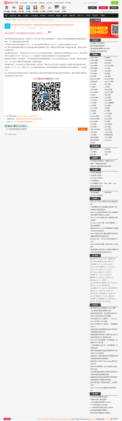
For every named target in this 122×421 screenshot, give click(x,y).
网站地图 (45, 419)
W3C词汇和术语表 (96, 172)
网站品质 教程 (95, 140)
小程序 (88, 15)
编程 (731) (111, 261)
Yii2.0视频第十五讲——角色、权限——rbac (103, 183)
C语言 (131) (102, 269)
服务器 (65, 15)
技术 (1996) (93, 261)
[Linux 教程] (42, 9)
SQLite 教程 (94, 89)
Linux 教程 (94, 71)
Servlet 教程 (94, 108)
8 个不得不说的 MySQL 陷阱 (99, 405)
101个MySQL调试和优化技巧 (99, 397)
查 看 (82, 129)
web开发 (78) (109, 277)
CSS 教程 (107, 68)
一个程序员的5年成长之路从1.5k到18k (102, 407)
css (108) (108, 269)
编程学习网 (8, 19)
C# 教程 (93, 95)
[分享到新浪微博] (11, 126)
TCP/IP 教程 (108, 137)
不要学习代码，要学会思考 (99, 399)
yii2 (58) (98, 285)
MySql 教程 (94, 63)
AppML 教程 (94, 57)
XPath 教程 (94, 132)
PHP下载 (93, 154)
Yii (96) (101, 274)
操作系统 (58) (106, 285)
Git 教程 (93, 87)
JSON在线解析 (95, 192)
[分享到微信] (17, 126)
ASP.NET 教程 (109, 92)
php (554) (103, 264)
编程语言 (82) (94, 277)
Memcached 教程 (95, 79)
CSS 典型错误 (95, 180)
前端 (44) (111, 296)
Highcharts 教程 (95, 118)
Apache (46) (112, 293)
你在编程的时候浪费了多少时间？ (101, 48)
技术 (6, 134)
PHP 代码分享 (23, 3)
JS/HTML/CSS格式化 (97, 195)
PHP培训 (107, 301)
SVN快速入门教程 (96, 175)
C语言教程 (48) (103, 293)
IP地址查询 (108, 192)
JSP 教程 (107, 108)
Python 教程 (108, 60)
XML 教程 (108, 76)
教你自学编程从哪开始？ (98, 46)
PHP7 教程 (68, 3)
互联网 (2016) (112, 259)
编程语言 (72, 15)
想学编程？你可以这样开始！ (99, 51)
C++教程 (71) (104, 280)
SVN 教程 (93, 103)
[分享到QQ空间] (9, 126)
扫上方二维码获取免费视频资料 (22, 122)
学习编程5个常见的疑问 (98, 43)
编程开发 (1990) (102, 261)
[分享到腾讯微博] (14, 126)
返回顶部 (7, 419)
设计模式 (107, 73)
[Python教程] (7, 9)
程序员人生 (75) (94, 280)
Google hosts (108, 140)
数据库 (58, 15)
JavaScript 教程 (109, 65)
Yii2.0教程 (94, 152)
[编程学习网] (11, 3)
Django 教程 (108, 118)
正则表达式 (42, 3)
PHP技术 (43, 15)
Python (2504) (103, 259)
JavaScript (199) (94, 266)
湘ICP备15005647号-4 (63, 419)
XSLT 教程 (108, 129)
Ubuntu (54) (103, 288)
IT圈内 (102, 15)
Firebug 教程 (94, 92)
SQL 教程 (93, 76)
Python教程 (34, 15)
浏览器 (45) (98, 296)
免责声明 (39, 419)
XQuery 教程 (108, 132)
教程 (19, 15)
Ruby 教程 (108, 95)
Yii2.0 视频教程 (109, 103)
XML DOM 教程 (95, 129)
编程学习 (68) (106, 282)
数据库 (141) (103, 266)
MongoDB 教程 (33, 3)
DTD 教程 (108, 126)
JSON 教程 (108, 71)
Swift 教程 (94, 126)
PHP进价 (107, 149)
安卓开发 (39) (100, 301)
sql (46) (92, 296)
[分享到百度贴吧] (20, 126)
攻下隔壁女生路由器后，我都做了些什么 (103, 161)
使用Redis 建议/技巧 (96, 186)
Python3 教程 (108, 89)
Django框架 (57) (94, 288)
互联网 (10, 134)
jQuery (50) (102, 290)
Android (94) (107, 274)
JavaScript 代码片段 (59, 3)
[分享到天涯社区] (26, 126)
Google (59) (114, 282)
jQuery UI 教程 (109, 81)
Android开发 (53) (113, 288)
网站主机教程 (95, 137)
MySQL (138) (94, 269)
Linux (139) (111, 266)
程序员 (14, 134)
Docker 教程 (94, 121)
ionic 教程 (108, 105)
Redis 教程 (108, 63)
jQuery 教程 (49, 3)
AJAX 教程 (94, 100)
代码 (106, 154)
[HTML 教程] (21, 9)
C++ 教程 (93, 113)
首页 (6, 15)
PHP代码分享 (94, 149)
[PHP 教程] (14, 9)
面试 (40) (92, 301)
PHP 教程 (107, 57)
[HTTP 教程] (57, 9)
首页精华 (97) (94, 274)
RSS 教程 (93, 111)
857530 (116, 11)
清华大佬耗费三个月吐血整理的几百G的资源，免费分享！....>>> (26, 33)
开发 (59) (92, 285)
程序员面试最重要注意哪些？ (99, 410)
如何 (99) (108, 272)
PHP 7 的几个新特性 (96, 178)
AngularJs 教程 (95, 116)
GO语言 (93, 142)
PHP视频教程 (52, 419)
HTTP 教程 (94, 73)
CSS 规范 (93, 105)
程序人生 (80, 15)
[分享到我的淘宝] (23, 126)
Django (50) (109, 290)
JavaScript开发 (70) (95, 282)
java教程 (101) (101, 272)
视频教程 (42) (103, 298)
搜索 (115, 3)
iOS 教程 (107, 87)
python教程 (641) (95, 264)
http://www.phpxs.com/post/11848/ (27, 116)
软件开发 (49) (94, 293)
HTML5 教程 (94, 60)
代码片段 (13, 15)
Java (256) (110, 264)
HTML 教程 (94, 68)
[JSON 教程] (49, 9)
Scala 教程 (93, 124)
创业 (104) (93, 272)
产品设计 (95, 15)
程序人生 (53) (94, 290)
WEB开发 (51, 15)
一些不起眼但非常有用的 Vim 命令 (101, 402)
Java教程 (25, 15)
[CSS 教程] (28, 9)
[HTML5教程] (35, 9)
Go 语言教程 (108, 124)
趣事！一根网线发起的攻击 (99, 163)
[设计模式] (64, 9)
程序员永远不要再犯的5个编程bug (101, 413)
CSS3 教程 (108, 97)
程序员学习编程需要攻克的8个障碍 (101, 166)
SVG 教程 (93, 134)
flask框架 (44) (94, 298)
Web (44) (105, 296)
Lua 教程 (107, 111)
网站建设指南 (109, 134)
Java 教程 (93, 84)
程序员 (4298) (94, 259)
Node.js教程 (108, 100)
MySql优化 (108, 152)
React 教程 (108, 116)
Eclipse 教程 (108, 113)
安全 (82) (101, 277)
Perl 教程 (107, 121)
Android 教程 (94, 97)
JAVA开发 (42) (112, 298)
